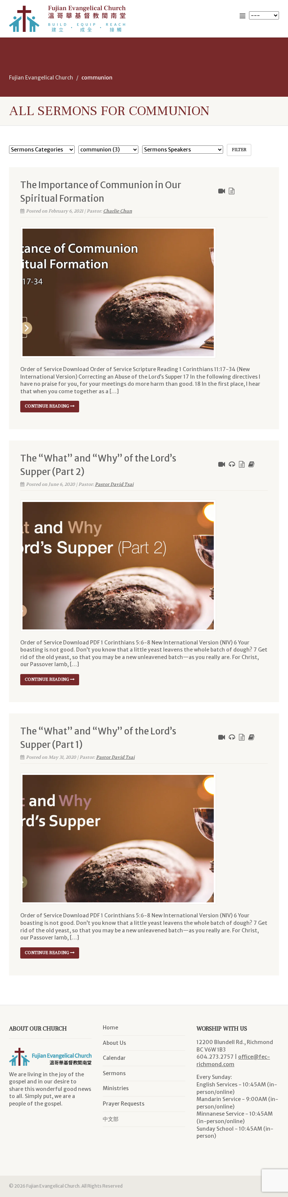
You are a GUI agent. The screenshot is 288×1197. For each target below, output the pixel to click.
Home (110, 1027)
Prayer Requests (123, 1103)
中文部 (110, 1119)
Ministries (116, 1088)
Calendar (114, 1058)
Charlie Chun (117, 211)
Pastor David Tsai (114, 484)
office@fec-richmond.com (233, 1060)
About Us (114, 1043)
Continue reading (47, 406)
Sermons (114, 1073)
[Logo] (73, 19)
